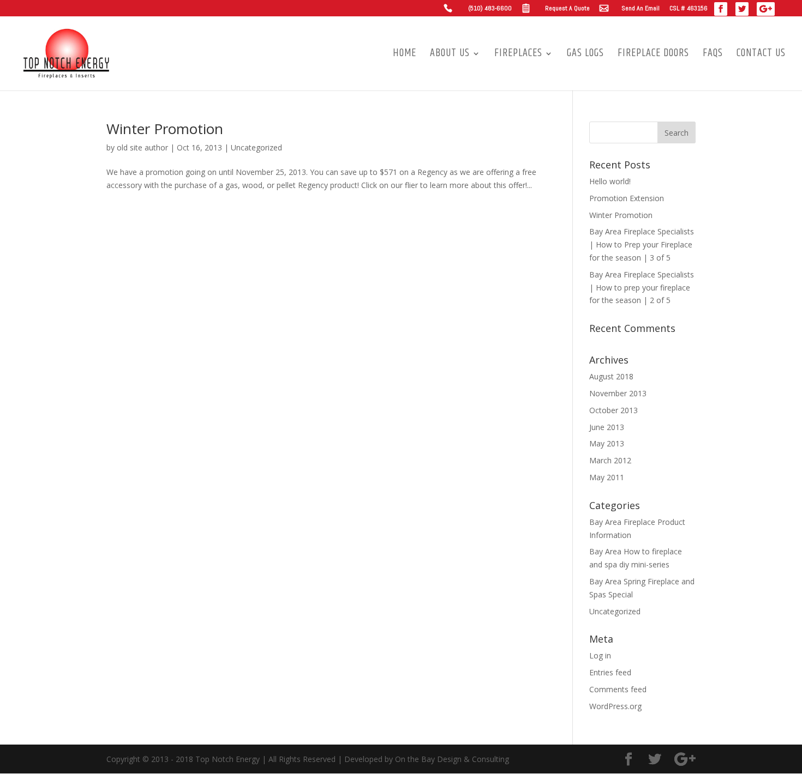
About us (450, 56)
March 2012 (610, 460)
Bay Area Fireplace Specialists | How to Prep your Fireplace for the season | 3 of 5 (641, 244)
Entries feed (610, 672)
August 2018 (611, 376)
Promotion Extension (626, 198)
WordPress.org (615, 706)
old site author (142, 147)
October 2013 (613, 410)
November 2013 (618, 393)
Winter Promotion (164, 128)
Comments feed (618, 689)
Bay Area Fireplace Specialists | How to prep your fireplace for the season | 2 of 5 (641, 287)
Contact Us (761, 56)
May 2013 (606, 443)
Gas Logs (585, 56)
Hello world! (610, 181)
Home (404, 56)
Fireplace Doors (653, 56)
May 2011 (606, 477)
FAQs (713, 56)
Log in (600, 655)
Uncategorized (256, 147)
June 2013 (606, 427)
